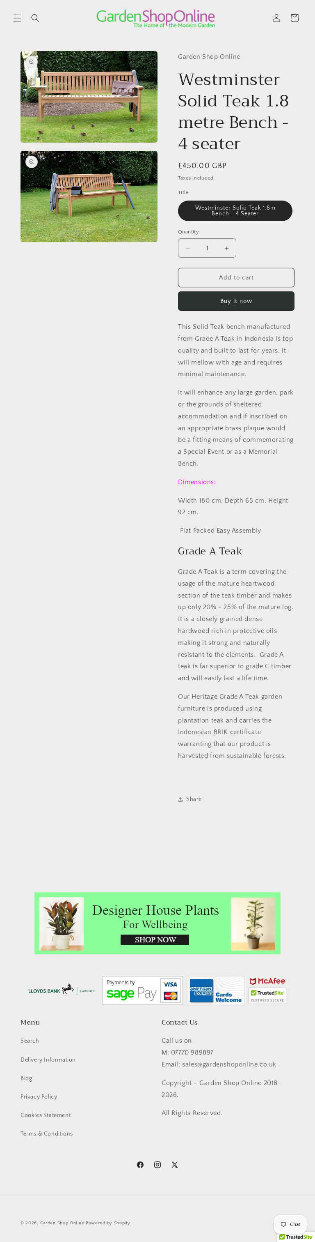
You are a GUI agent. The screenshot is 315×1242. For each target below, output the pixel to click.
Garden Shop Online (62, 1223)
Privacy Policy (39, 1097)
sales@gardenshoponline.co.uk (229, 1064)
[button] (17, 18)
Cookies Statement (46, 1115)
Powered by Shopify (108, 1223)
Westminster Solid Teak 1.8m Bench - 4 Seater (235, 211)
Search (30, 1041)
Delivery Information (48, 1060)
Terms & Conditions (47, 1134)
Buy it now (236, 301)
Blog (26, 1078)
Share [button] (194, 799)
